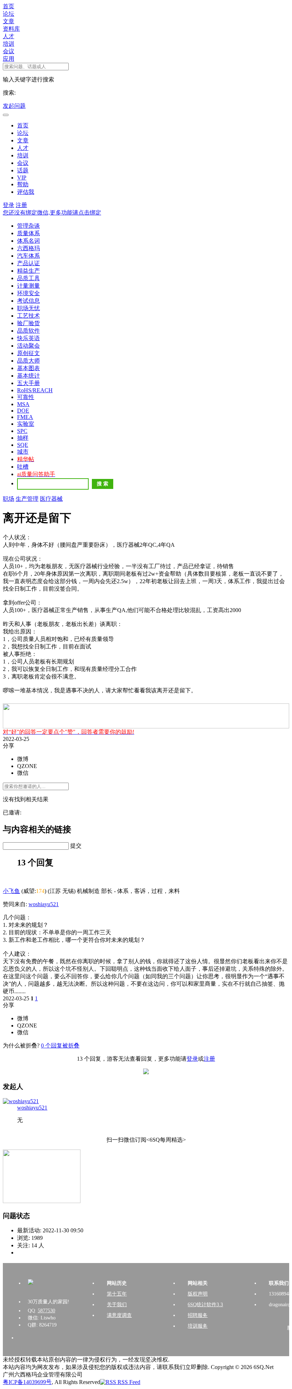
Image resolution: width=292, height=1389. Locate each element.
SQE (22, 445)
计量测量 (28, 286)
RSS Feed (128, 1382)
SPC (22, 431)
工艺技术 (28, 316)
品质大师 (28, 361)
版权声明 (198, 1294)
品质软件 (28, 331)
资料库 (11, 29)
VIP (21, 178)
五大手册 (28, 383)
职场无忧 (28, 308)
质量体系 (28, 233)
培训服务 (198, 1326)
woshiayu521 (43, 904)
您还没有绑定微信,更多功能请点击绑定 (52, 212)
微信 (22, 773)
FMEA (25, 417)
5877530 (46, 1310)
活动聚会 (28, 346)
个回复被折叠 (60, 1045)
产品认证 (28, 263)
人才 (8, 36)
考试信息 (28, 301)
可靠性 (25, 397)
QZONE (27, 766)
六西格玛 (28, 248)
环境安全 (28, 293)
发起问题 (14, 106)
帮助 (22, 184)
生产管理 (27, 499)
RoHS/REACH (35, 390)
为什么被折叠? (21, 1045)
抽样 (22, 438)
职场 (8, 499)
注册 (21, 205)
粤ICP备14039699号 (27, 1382)
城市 (22, 452)
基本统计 (28, 376)
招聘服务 (198, 1315)
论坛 (8, 14)
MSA (23, 404)
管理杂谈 (28, 226)
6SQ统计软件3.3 (205, 1304)
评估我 (25, 192)
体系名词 (28, 241)
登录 (8, 205)
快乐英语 (28, 338)
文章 (8, 21)
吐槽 (22, 467)
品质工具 (28, 278)
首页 (8, 6)
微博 (22, 759)
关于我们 (117, 1304)
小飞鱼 (11, 891)
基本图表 (28, 368)
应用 (8, 59)
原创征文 (28, 353)
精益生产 (28, 271)
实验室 (25, 424)
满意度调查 (119, 1315)
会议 (8, 51)
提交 (76, 846)
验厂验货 (28, 323)
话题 (22, 170)
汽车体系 (28, 256)
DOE (23, 411)
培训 (8, 44)
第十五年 (117, 1294)
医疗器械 (51, 499)
